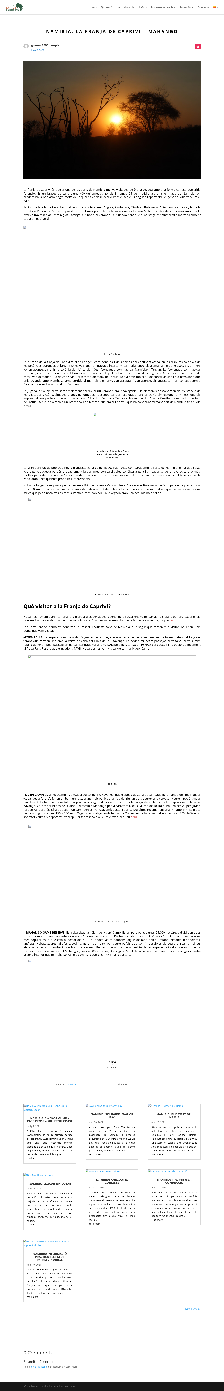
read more (32, 1158)
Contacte (203, 7)
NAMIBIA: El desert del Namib (174, 1115)
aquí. (174, 620)
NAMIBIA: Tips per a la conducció (174, 1181)
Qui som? (106, 7)
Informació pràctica (163, 7)
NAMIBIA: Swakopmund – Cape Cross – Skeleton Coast (49, 1119)
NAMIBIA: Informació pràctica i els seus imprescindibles (50, 1257)
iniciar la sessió (39, 1366)
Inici (94, 7)
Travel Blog (186, 7)
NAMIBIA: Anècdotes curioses (112, 1181)
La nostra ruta (125, 7)
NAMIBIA (72, 1084)
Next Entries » (193, 1308)
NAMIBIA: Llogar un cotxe (50, 1184)
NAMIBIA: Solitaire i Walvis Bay (112, 1115)
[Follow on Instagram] (198, 46)
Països (143, 7)
